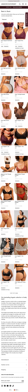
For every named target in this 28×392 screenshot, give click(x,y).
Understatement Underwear (7, 342)
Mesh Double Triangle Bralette (20, 175)
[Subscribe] (23, 381)
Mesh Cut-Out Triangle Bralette (6, 175)
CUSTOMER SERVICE (5, 364)
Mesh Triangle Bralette (20, 94)
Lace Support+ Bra (5, 146)
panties (2, 308)
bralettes (20, 306)
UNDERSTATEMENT (5, 359)
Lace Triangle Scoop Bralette (19, 202)
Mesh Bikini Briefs (5, 94)
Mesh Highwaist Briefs (20, 68)
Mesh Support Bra (19, 40)
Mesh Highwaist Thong (20, 282)
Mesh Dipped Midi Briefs (6, 40)
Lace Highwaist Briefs (6, 68)
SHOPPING (3, 369)
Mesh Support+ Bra (19, 120)
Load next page (14, 293)
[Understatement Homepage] (8, 4)
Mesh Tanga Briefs (5, 228)
